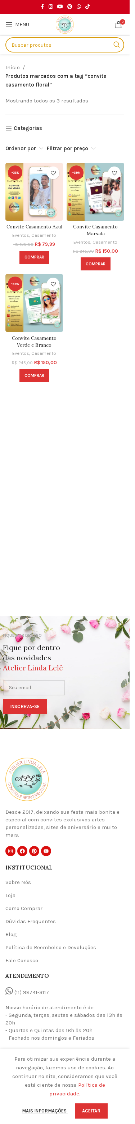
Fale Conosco (21, 960)
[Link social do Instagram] (50, 7)
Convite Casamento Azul (34, 226)
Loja (10, 895)
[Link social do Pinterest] (70, 7)
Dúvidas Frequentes (30, 921)
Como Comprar (23, 908)
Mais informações (45, 1111)
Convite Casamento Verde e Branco (34, 341)
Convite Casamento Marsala (95, 230)
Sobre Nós (18, 882)
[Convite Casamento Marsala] (95, 192)
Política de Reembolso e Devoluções (50, 947)
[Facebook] (22, 851)
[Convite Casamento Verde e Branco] (34, 303)
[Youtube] (46, 851)
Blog (11, 934)
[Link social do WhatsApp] (79, 7)
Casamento (43, 235)
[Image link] (27, 778)
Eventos (20, 235)
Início (12, 67)
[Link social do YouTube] (60, 7)
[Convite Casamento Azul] (34, 192)
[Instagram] (10, 851)
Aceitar (91, 1111)
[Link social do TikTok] (87, 7)
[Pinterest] (34, 851)
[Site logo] (65, 24)
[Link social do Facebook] (42, 7)
